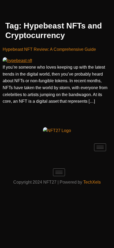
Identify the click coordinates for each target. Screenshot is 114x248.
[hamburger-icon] (100, 147)
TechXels (92, 182)
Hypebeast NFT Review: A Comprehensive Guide (49, 49)
